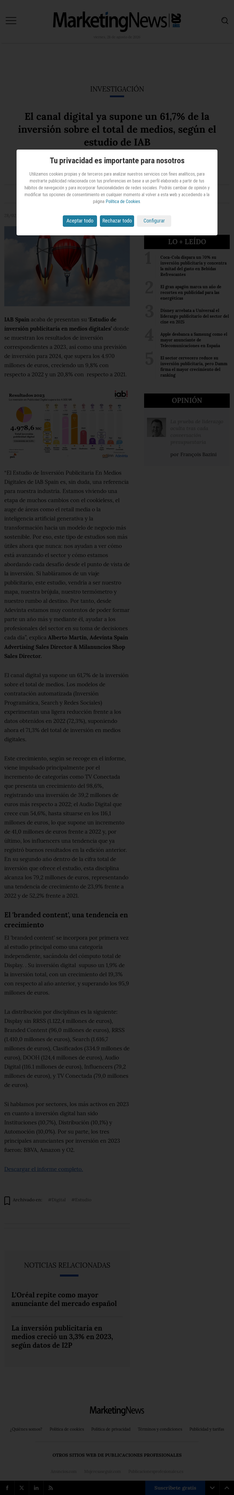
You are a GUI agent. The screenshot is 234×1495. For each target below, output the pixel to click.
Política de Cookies (123, 201)
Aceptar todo (79, 221)
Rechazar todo (117, 221)
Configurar (154, 221)
